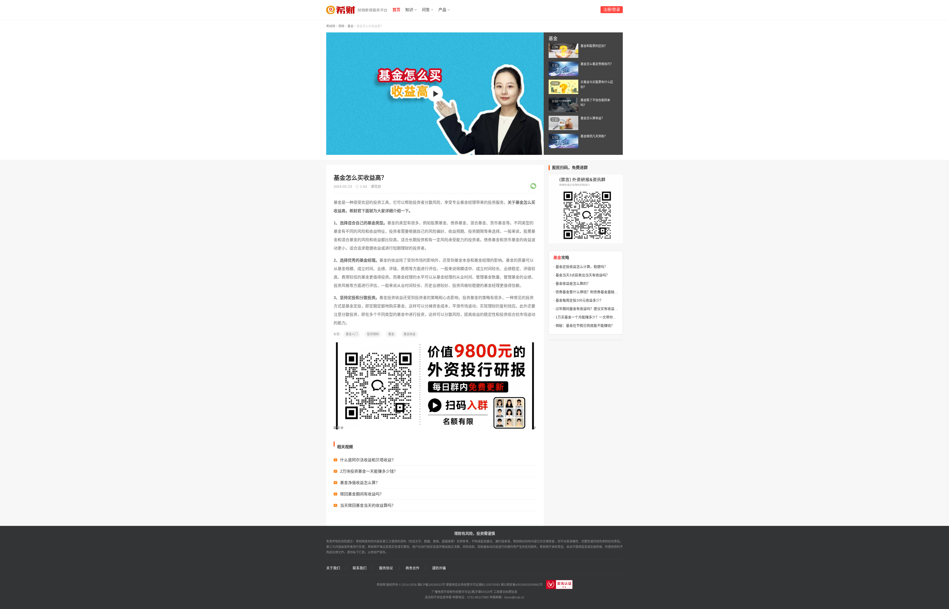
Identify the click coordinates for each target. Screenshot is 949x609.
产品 (442, 10)
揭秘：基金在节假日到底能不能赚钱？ (585, 326)
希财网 (330, 26)
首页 (396, 10)
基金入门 (352, 334)
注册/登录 (611, 9)
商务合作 (412, 568)
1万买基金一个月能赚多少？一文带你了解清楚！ (593, 317)
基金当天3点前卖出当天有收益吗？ (582, 275)
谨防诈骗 (439, 568)
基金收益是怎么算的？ (573, 283)
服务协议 (386, 568)
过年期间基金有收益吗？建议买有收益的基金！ (592, 309)
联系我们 (360, 568)
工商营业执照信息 (505, 592)
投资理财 (373, 334)
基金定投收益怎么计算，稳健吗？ (581, 267)
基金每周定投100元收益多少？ (579, 300)
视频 (341, 26)
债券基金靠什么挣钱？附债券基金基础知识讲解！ (594, 292)
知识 (409, 10)
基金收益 (409, 334)
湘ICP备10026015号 (431, 584)
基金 (350, 26)
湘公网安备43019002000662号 (522, 584)
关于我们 (333, 568)
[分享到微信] (533, 186)
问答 (426, 10)
